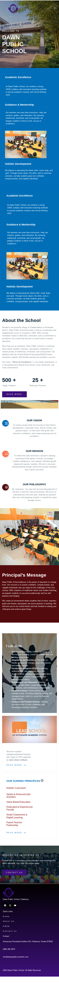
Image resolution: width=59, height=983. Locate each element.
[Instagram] (10, 905)
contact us (14, 873)
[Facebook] (5, 905)
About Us (9, 921)
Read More (14, 765)
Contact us (10, 931)
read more (14, 394)
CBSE (6, 926)
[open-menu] (54, 8)
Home (6, 916)
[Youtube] (15, 905)
